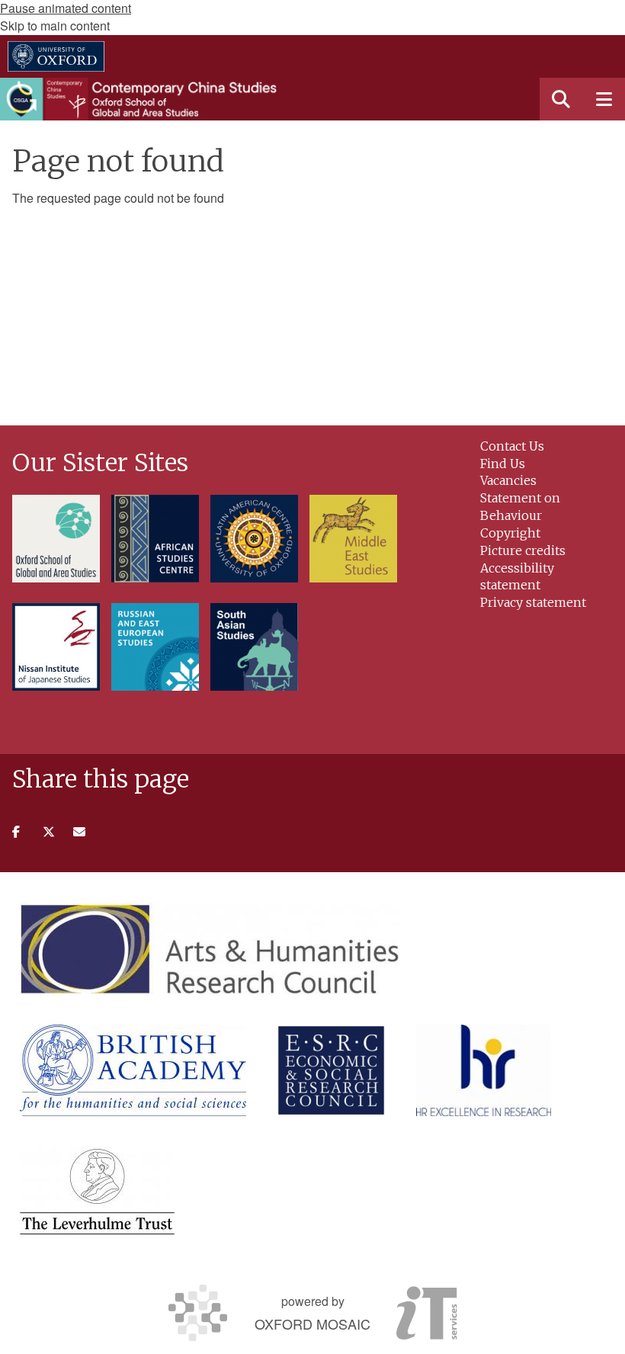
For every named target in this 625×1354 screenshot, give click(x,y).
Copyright (510, 533)
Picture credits (523, 550)
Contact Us (512, 446)
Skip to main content (55, 25)
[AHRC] (209, 948)
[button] (561, 99)
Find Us (502, 463)
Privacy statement (533, 602)
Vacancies (508, 480)
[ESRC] (331, 1070)
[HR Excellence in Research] (483, 1070)
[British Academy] (133, 1070)
